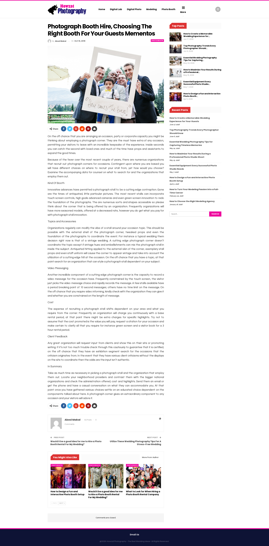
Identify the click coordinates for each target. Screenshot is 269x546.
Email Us (134, 534)
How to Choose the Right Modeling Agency (192, 201)
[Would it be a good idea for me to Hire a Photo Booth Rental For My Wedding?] (105, 476)
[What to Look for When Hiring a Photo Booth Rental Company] (143, 476)
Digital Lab (116, 9)
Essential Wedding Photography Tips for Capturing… (200, 59)
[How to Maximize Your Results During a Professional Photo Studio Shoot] (176, 72)
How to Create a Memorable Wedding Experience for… (198, 35)
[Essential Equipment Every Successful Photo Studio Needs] (176, 84)
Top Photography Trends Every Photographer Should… (199, 47)
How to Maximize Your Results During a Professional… (202, 71)
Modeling (151, 9)
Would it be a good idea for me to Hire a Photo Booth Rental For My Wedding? (75, 443)
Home (101, 9)
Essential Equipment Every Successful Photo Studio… (197, 83)
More (183, 12)
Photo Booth (168, 9)
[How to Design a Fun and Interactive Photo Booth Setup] (68, 476)
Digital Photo (134, 9)
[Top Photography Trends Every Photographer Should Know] (176, 49)
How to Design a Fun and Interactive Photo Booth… (202, 95)
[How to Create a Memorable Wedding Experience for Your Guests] (176, 36)
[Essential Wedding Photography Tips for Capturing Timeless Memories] (176, 60)
